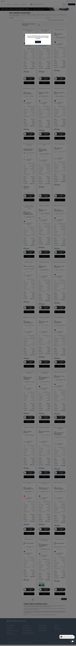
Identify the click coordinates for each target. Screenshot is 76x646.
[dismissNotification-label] (74, 635)
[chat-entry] (72, 641)
